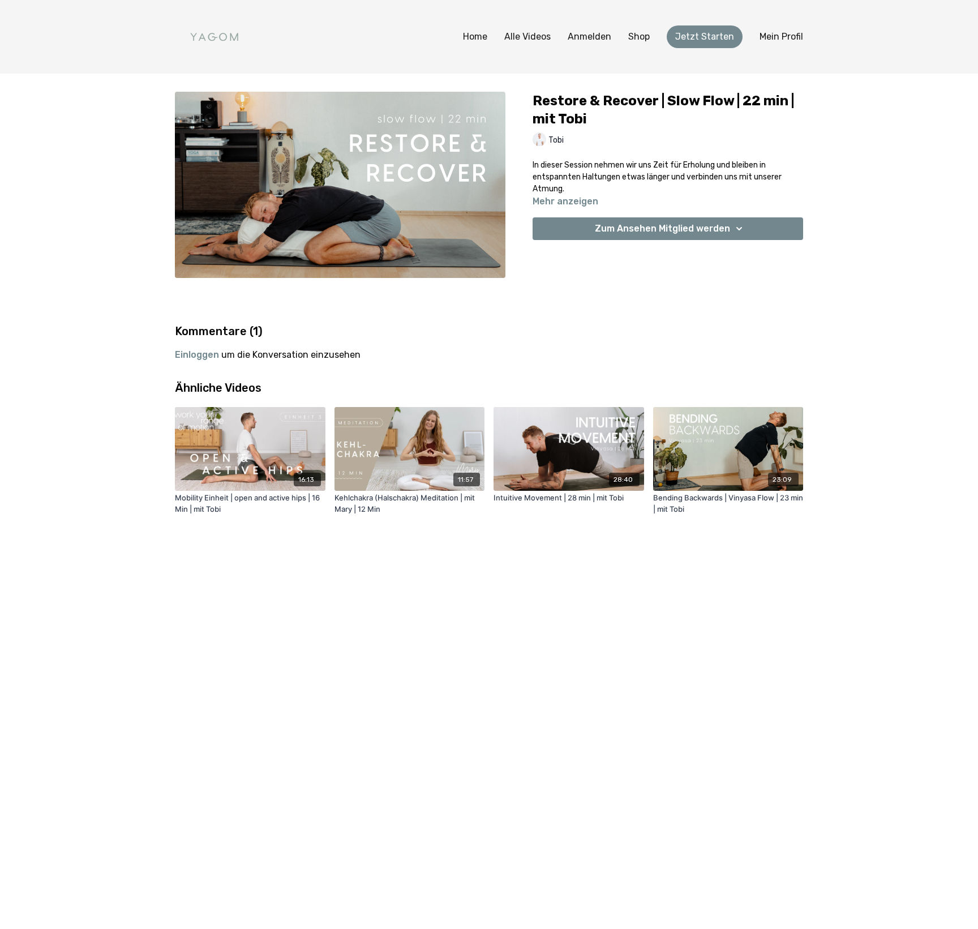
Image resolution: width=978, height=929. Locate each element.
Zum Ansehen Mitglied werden (662, 228)
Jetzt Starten (704, 36)
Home (475, 36)
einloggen (197, 354)
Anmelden (589, 36)
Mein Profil (781, 36)
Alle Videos (527, 36)
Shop (639, 36)
